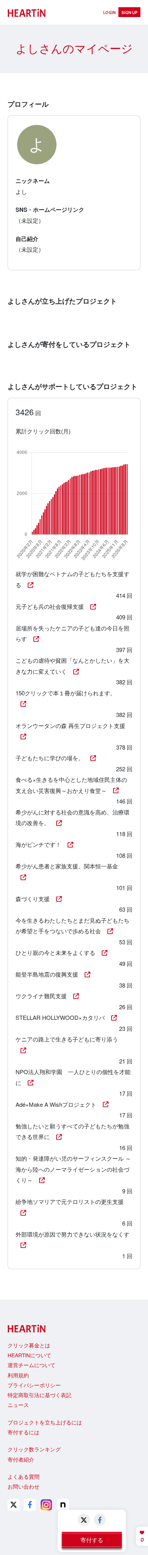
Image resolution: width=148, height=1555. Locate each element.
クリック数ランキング (34, 1449)
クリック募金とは (29, 1345)
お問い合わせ (23, 1486)
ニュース (18, 1404)
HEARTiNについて (29, 1355)
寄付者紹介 (21, 1459)
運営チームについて (31, 1365)
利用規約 (18, 1375)
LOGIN (109, 12)
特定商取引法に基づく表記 (39, 1395)
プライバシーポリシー (34, 1385)
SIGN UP (129, 12)
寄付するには (23, 1432)
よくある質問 (23, 1476)
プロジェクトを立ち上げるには (45, 1422)
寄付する (91, 1540)
